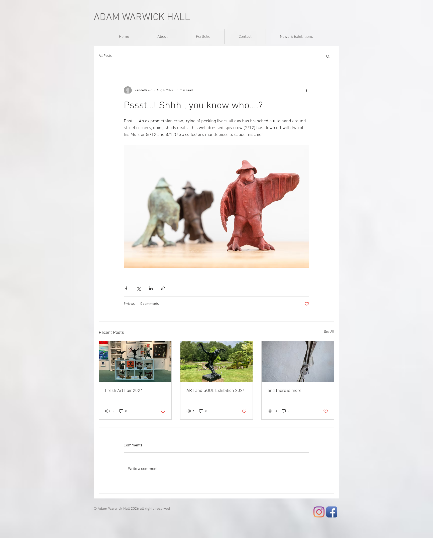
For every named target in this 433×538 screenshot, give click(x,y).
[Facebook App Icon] (331, 511)
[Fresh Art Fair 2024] (135, 361)
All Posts (105, 56)
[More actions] (306, 90)
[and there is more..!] (298, 361)
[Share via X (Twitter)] (138, 288)
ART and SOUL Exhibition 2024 (215, 390)
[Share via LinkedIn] (150, 288)
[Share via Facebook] (126, 288)
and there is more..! (286, 390)
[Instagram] (318, 511)
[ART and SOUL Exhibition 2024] (216, 361)
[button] (328, 56)
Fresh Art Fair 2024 (124, 390)
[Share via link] (163, 288)
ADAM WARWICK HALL (142, 18)
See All (329, 332)
